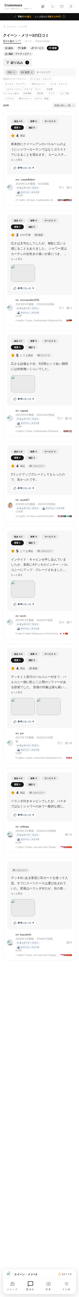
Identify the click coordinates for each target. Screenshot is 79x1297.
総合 (10, 48)
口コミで (48, 16)
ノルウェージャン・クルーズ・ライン (23, 89)
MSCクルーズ (38, 84)
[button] (23, 273)
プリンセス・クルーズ (40, 79)
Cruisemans (13, 5)
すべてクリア (43, 72)
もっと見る (16, 159)
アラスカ (9, 98)
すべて (28, 41)
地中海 (40, 93)
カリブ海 (64, 93)
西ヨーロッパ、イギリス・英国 (34, 98)
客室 (54, 48)
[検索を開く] (52, 6)
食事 (23, 48)
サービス (39, 48)
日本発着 (27, 93)
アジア (52, 93)
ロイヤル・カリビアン (15, 84)
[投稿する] (43, 6)
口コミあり (12, 41)
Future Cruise (42, 41)
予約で (24, 16)
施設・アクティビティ (19, 54)
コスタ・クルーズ (58, 84)
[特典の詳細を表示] (63, 16)
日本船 (49, 89)
